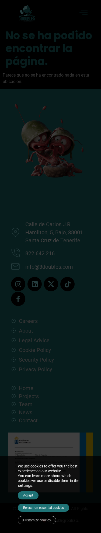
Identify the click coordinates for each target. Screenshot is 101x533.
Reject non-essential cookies (43, 508)
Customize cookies (37, 520)
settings (25, 485)
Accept (28, 495)
